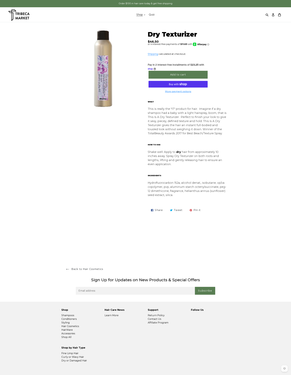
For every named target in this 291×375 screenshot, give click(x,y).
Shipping (153, 53)
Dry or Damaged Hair (74, 360)
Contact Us (154, 319)
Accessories (68, 333)
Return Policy (156, 315)
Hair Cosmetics (70, 326)
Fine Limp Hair (70, 353)
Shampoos (67, 315)
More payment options (178, 91)
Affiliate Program (158, 322)
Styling (65, 322)
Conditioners (69, 319)
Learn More (112, 315)
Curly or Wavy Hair (72, 356)
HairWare (67, 329)
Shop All (66, 337)
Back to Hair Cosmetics (87, 269)
